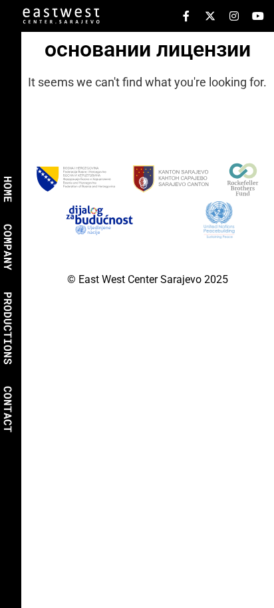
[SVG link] (61, 18)
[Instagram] (234, 16)
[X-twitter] (210, 16)
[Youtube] (258, 16)
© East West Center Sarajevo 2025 (147, 279)
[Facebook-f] (186, 16)
